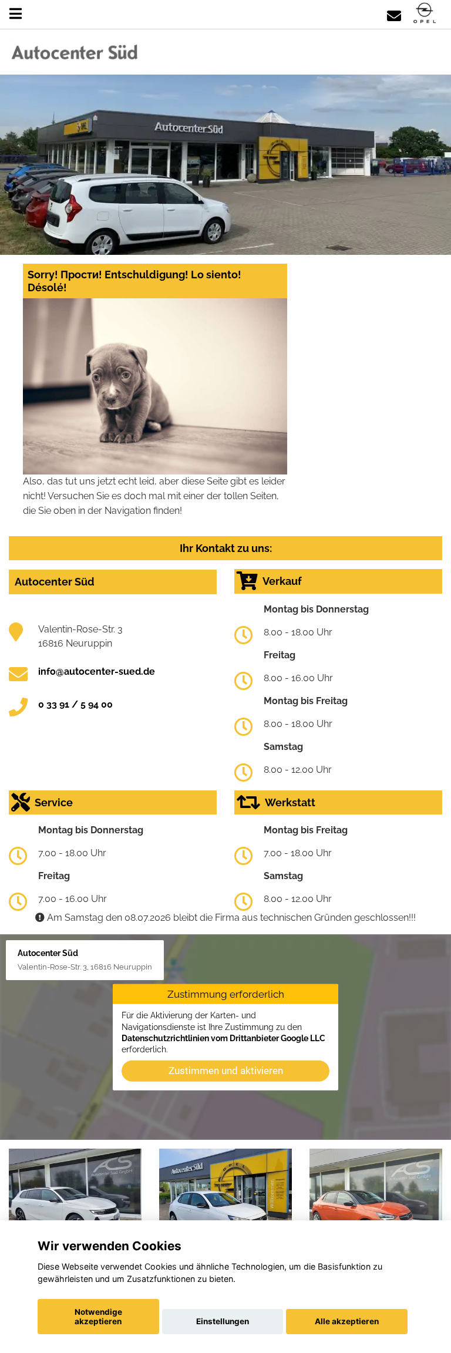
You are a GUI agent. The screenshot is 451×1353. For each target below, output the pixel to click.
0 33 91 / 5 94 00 (75, 704)
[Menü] (15, 14)
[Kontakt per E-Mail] (394, 14)
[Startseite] (424, 14)
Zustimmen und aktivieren (226, 1070)
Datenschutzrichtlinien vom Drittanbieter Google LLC (223, 1038)
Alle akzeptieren (347, 1321)
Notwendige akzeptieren (98, 1316)
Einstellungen (222, 1321)
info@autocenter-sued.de (96, 671)
